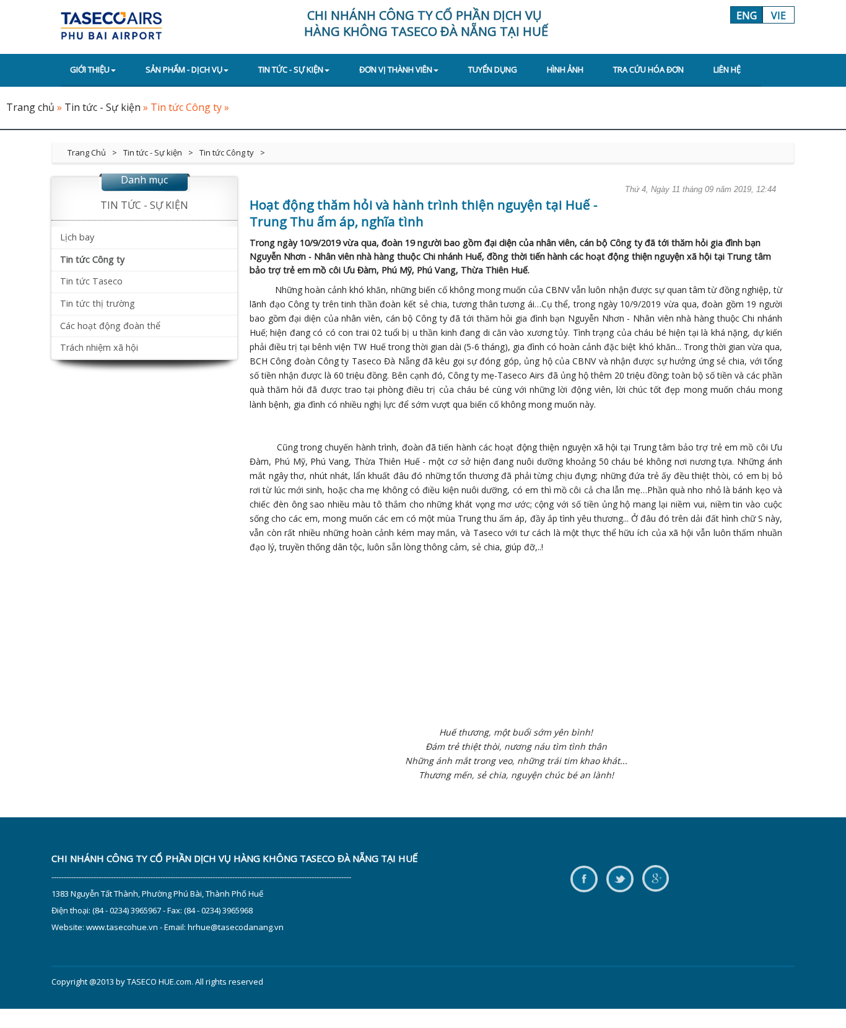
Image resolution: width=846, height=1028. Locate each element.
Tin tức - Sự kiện (102, 107)
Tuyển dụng (492, 69)
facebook (584, 879)
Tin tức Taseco (91, 281)
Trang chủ (30, 107)
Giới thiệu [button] (90, 69)
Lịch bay (77, 237)
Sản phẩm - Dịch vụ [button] (184, 69)
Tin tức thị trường (97, 303)
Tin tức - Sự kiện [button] (290, 69)
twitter (620, 879)
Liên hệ (727, 69)
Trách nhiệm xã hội (99, 347)
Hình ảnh (565, 69)
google (656, 879)
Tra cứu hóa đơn (648, 69)
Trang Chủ (87, 152)
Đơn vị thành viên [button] (395, 69)
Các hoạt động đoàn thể (110, 326)
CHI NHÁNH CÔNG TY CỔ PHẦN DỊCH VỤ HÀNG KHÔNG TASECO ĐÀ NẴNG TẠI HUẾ (234, 858)
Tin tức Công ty (186, 107)
